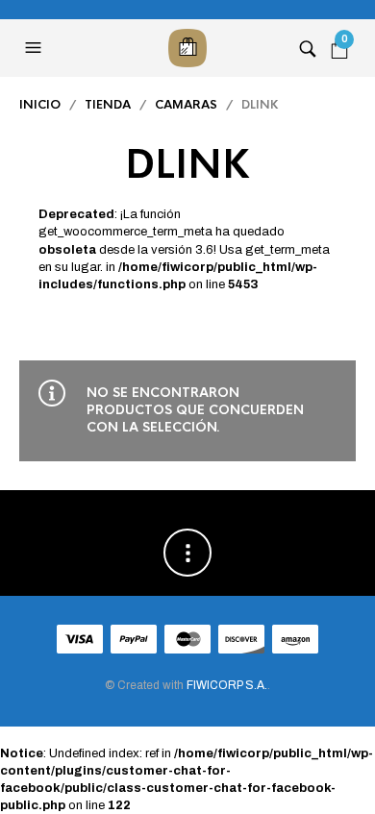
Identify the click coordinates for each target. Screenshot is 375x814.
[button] (35, 48)
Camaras (186, 104)
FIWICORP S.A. (227, 685)
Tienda (108, 104)
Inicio (40, 104)
